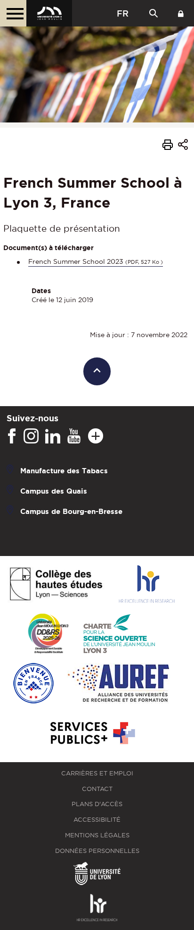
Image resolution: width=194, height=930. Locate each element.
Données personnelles (97, 851)
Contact (97, 789)
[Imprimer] (167, 146)
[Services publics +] (91, 734)
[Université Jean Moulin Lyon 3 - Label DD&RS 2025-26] (48, 634)
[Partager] (183, 146)
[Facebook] (12, 436)
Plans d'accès (97, 804)
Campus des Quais (53, 491)
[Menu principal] (13, 13)
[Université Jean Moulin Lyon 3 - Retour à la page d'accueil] (49, 13)
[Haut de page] (97, 371)
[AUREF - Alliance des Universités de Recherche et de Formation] (118, 684)
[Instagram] (31, 436)
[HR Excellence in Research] (146, 585)
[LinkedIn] (52, 436)
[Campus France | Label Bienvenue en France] (33, 684)
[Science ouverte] (119, 634)
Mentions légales (97, 835)
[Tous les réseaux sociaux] (95, 436)
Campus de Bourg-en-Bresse (71, 511)
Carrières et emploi (97, 773)
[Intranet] (181, 13)
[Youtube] (73, 436)
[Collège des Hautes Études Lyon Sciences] (56, 585)
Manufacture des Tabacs (64, 470)
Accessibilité (97, 820)
